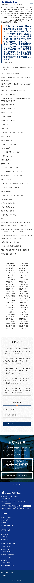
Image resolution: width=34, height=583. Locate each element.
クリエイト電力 (7, 552)
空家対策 (5, 539)
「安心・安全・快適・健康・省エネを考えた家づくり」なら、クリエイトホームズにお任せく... (17, 351)
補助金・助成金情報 (8, 554)
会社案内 (3, 575)
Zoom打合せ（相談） (9, 565)
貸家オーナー (6, 546)
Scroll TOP (17, 485)
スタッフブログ (10, 8)
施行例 (5, 523)
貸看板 (5, 537)
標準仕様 (5, 520)
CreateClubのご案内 (7, 572)
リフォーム (6, 549)
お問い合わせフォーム (18, 476)
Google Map (27, 506)
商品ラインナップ (8, 517)
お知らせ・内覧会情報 (9, 544)
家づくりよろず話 (10, 415)
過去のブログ (9, 424)
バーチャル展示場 (8, 525)
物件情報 (5, 534)
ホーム (3, 8)
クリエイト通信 (7, 557)
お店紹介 (5, 560)
